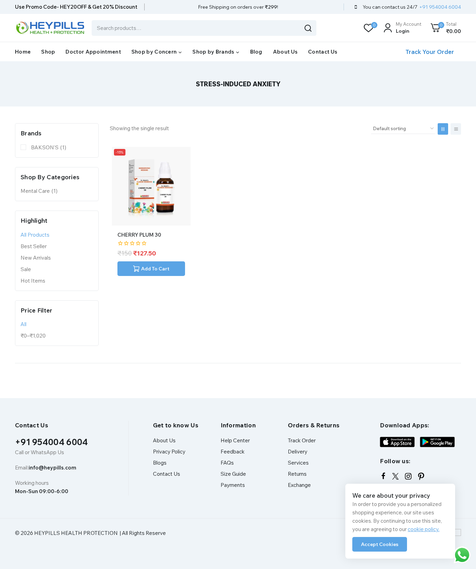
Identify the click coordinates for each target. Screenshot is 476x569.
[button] (151, 268)
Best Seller (34, 246)
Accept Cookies (379, 544)
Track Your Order (430, 51)
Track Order (302, 440)
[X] (395, 476)
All (23, 324)
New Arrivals (36, 257)
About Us (285, 51)
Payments (233, 485)
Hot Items (33, 280)
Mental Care (39, 191)
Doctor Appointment (93, 51)
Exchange (299, 485)
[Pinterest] (421, 476)
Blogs (160, 462)
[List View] (456, 129)
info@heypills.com (52, 467)
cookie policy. (423, 529)
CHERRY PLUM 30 (139, 234)
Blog (256, 51)
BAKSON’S (48, 147)
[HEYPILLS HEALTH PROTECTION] (50, 28)
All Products (35, 234)
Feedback (233, 451)
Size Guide (233, 474)
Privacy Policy (169, 451)
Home (23, 51)
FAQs (227, 462)
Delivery (297, 451)
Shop (48, 51)
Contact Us (322, 51)
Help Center (235, 440)
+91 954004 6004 (51, 442)
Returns (297, 474)
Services (298, 462)
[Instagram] (408, 476)
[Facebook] (383, 476)
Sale (26, 269)
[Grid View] (443, 129)
